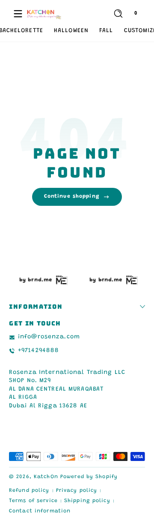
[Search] (118, 13)
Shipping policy (87, 500)
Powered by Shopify (89, 476)
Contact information (40, 511)
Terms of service (33, 500)
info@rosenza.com (49, 337)
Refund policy (29, 490)
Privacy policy (77, 490)
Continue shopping (72, 196)
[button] (118, 14)
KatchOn (46, 476)
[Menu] (18, 14)
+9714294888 (38, 351)
